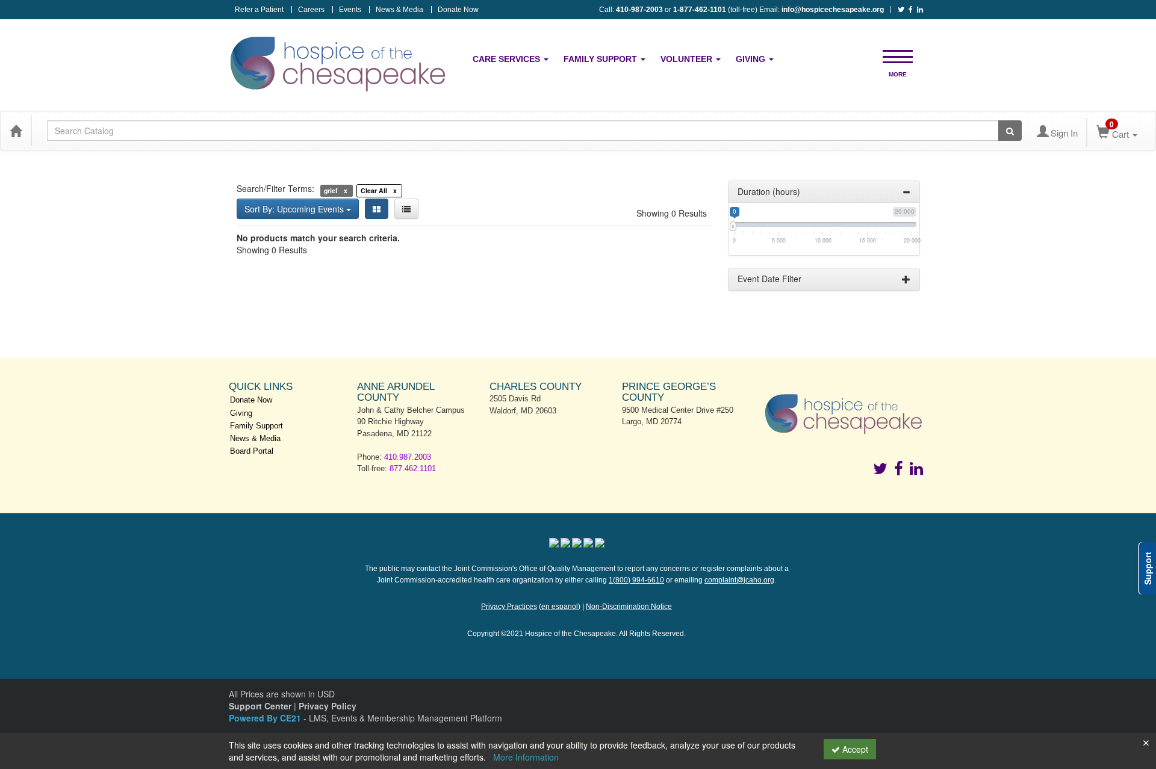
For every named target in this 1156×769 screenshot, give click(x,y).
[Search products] (1010, 130)
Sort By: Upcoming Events (295, 209)
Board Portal (251, 451)
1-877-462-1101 (699, 9)
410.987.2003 (407, 457)
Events (350, 9)
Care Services (507, 59)
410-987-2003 (639, 9)
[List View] (406, 209)
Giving (752, 59)
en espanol (559, 606)
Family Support (601, 59)
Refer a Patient (259, 9)
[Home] (16, 131)
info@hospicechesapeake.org (833, 9)
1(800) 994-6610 (636, 580)
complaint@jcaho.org (739, 580)
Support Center (260, 706)
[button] (898, 55)
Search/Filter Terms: (275, 188)
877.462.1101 (413, 468)
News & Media (399, 9)
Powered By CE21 (266, 718)
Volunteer (687, 59)
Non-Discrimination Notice (629, 606)
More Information (526, 757)
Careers (311, 9)
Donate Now (458, 9)
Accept (854, 749)
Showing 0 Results (671, 213)
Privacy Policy (327, 706)
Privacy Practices (509, 606)
